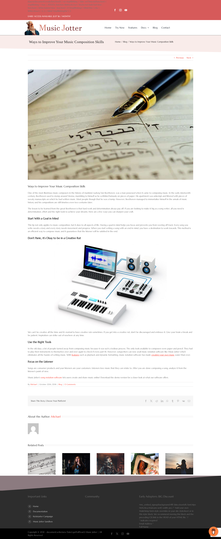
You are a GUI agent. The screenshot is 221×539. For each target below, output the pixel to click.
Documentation (40, 511)
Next (189, 57)
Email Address (146, 523)
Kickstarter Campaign (43, 516)
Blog (60, 384)
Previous (180, 57)
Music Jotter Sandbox (43, 521)
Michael (33, 384)
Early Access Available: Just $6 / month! (49, 16)
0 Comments (70, 384)
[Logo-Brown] (53, 21)
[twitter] (117, 534)
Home (36, 506)
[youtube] (126, 10)
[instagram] (120, 10)
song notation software (51, 377)
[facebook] (115, 10)
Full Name (144, 526)
